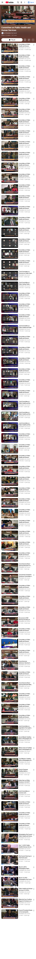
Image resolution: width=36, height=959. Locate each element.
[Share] (29, 40)
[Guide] (2, 2)
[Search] (18, 2)
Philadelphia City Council (24, 47)
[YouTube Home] (9, 2)
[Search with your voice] (21, 2)
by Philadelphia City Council (10, 33)
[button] (18, 15)
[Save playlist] (25, 40)
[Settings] (25, 2)
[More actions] (33, 40)
